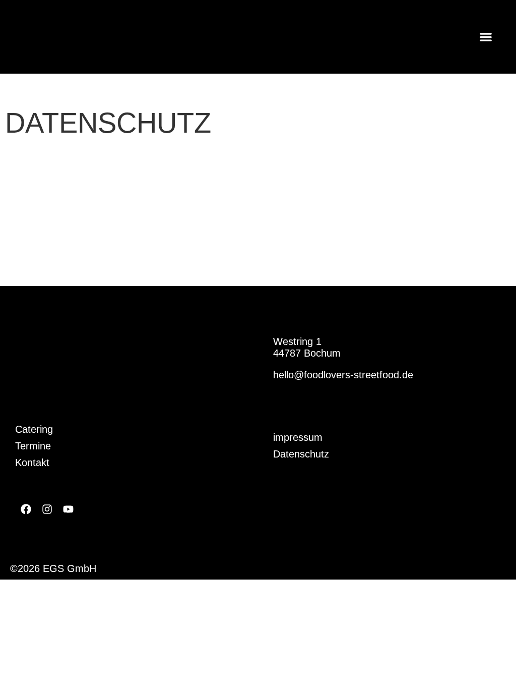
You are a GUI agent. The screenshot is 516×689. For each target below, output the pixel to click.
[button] (486, 36)
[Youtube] (68, 509)
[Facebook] (25, 509)
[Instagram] (46, 509)
